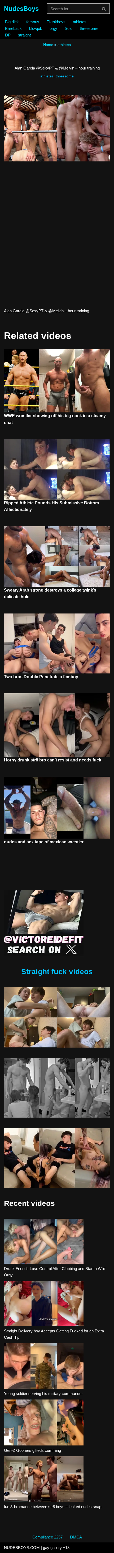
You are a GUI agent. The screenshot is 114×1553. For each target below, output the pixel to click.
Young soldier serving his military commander (43, 1393)
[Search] (104, 8)
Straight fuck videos (57, 972)
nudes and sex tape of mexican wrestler (44, 842)
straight (24, 35)
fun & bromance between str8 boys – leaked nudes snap (52, 1506)
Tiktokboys (56, 22)
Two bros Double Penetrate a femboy (41, 677)
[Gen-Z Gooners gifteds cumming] (44, 1423)
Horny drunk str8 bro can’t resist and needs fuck (52, 760)
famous (32, 22)
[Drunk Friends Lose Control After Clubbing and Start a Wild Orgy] (44, 1242)
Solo (68, 28)
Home (48, 45)
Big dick (12, 22)
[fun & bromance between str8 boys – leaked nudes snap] (44, 1479)
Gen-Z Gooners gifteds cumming (32, 1450)
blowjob (35, 28)
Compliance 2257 (47, 1537)
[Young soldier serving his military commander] (44, 1367)
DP (8, 35)
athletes (79, 22)
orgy (53, 28)
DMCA (76, 1537)
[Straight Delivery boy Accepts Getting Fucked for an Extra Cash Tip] (44, 1304)
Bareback (13, 28)
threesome (89, 28)
